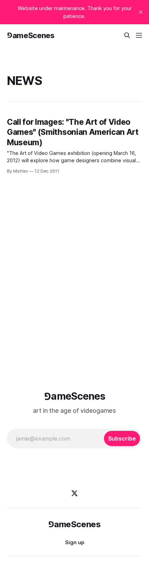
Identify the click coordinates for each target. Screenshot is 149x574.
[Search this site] (127, 35)
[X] (74, 493)
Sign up (74, 542)
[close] (140, 12)
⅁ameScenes (30, 35)
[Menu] (138, 35)
